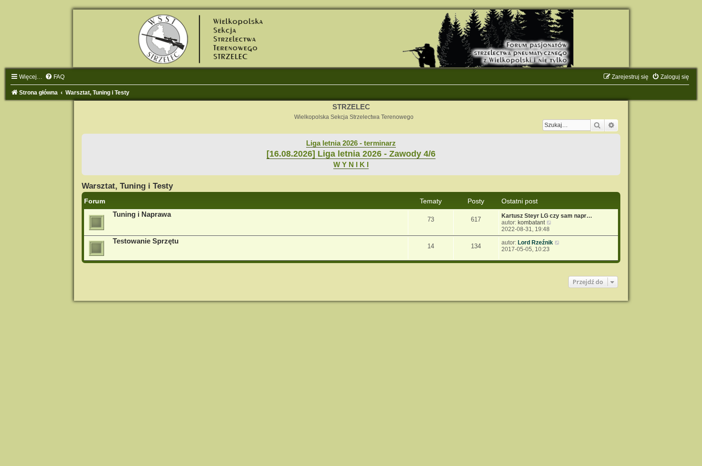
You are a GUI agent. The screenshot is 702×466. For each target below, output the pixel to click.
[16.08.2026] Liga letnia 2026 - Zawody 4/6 (351, 154)
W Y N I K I (351, 165)
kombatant (531, 222)
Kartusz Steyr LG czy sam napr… (546, 215)
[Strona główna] (351, 38)
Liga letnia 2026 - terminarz (351, 143)
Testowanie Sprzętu (146, 241)
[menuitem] (54, 77)
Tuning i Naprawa (142, 214)
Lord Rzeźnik (535, 242)
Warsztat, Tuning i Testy (127, 185)
